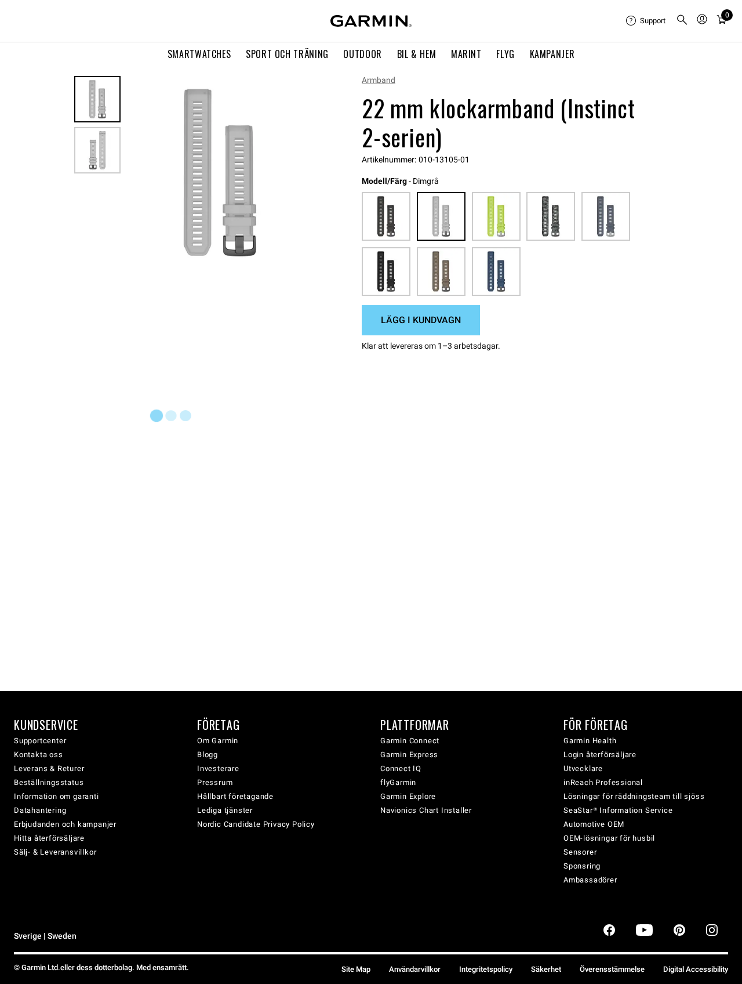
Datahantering (40, 810)
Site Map (355, 969)
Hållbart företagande (235, 796)
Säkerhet (546, 969)
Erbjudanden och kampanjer (65, 824)
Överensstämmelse (612, 969)
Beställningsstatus (48, 782)
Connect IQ (400, 768)
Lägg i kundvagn (421, 319)
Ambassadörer (590, 880)
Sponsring (582, 866)
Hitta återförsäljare (49, 838)
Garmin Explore (408, 796)
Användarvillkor (415, 969)
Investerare (218, 768)
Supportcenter (40, 740)
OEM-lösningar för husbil (609, 838)
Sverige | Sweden (45, 936)
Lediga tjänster (225, 810)
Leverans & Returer (49, 768)
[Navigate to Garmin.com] (371, 21)
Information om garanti (56, 796)
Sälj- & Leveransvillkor (55, 852)
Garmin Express (409, 754)
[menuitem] (646, 21)
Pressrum (214, 782)
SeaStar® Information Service (617, 810)
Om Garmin (217, 740)
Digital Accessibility (695, 969)
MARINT (466, 54)
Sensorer (579, 852)
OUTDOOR (362, 54)
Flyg (505, 54)
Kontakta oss (38, 754)
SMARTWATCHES (199, 54)
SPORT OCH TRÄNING (287, 54)
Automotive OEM (593, 824)
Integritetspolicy (485, 969)
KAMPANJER (552, 54)
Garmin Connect (409, 740)
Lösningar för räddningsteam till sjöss (633, 796)
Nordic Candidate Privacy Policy (256, 824)
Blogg (207, 754)
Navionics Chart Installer (426, 810)
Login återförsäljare (599, 754)
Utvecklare (583, 768)
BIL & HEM (417, 54)
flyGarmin (398, 782)
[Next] (301, 173)
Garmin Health (589, 740)
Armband (378, 80)
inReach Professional (603, 782)
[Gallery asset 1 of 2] (220, 172)
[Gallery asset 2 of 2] (97, 150)
